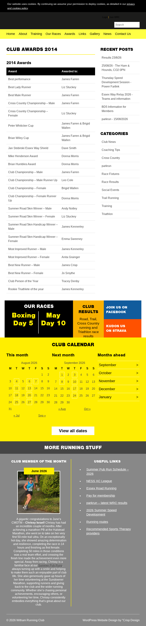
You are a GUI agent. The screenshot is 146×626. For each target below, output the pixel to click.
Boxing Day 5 (24, 319)
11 (16, 388)
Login (105, 17)
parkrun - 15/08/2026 (115, 119)
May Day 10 (53, 319)
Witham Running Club (27, 20)
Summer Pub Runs (50, 565)
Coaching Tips (111, 149)
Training (36, 34)
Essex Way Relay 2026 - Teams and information (117, 96)
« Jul (17, 415)
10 (74, 381)
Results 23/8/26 (111, 57)
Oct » (87, 409)
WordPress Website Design (100, 620)
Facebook (123, 16)
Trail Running (110, 197)
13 (29, 388)
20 (29, 395)
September (118, 365)
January (118, 397)
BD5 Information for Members (114, 109)
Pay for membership (100, 495)
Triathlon (107, 213)
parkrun (106, 165)
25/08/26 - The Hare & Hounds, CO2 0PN (116, 67)
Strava (137, 16)
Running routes (97, 522)
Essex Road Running (101, 488)
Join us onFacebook (116, 309)
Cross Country (111, 157)
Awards (69, 34)
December (118, 389)
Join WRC (114, 17)
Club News (109, 141)
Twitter (130, 17)
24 (74, 395)
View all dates (73, 430)
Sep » (42, 415)
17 (74, 388)
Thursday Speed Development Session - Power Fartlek (116, 82)
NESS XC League (99, 481)
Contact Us (123, 34)
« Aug (62, 409)
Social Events (110, 189)
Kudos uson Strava (116, 328)
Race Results (110, 181)
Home (10, 34)
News (107, 34)
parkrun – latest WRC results (106, 503)
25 (16, 402)
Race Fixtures (110, 173)
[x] (137, 8)
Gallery (95, 34)
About (23, 34)
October (118, 373)
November (118, 381)
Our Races (53, 34)
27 (29, 402)
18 (16, 395)
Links (82, 34)
